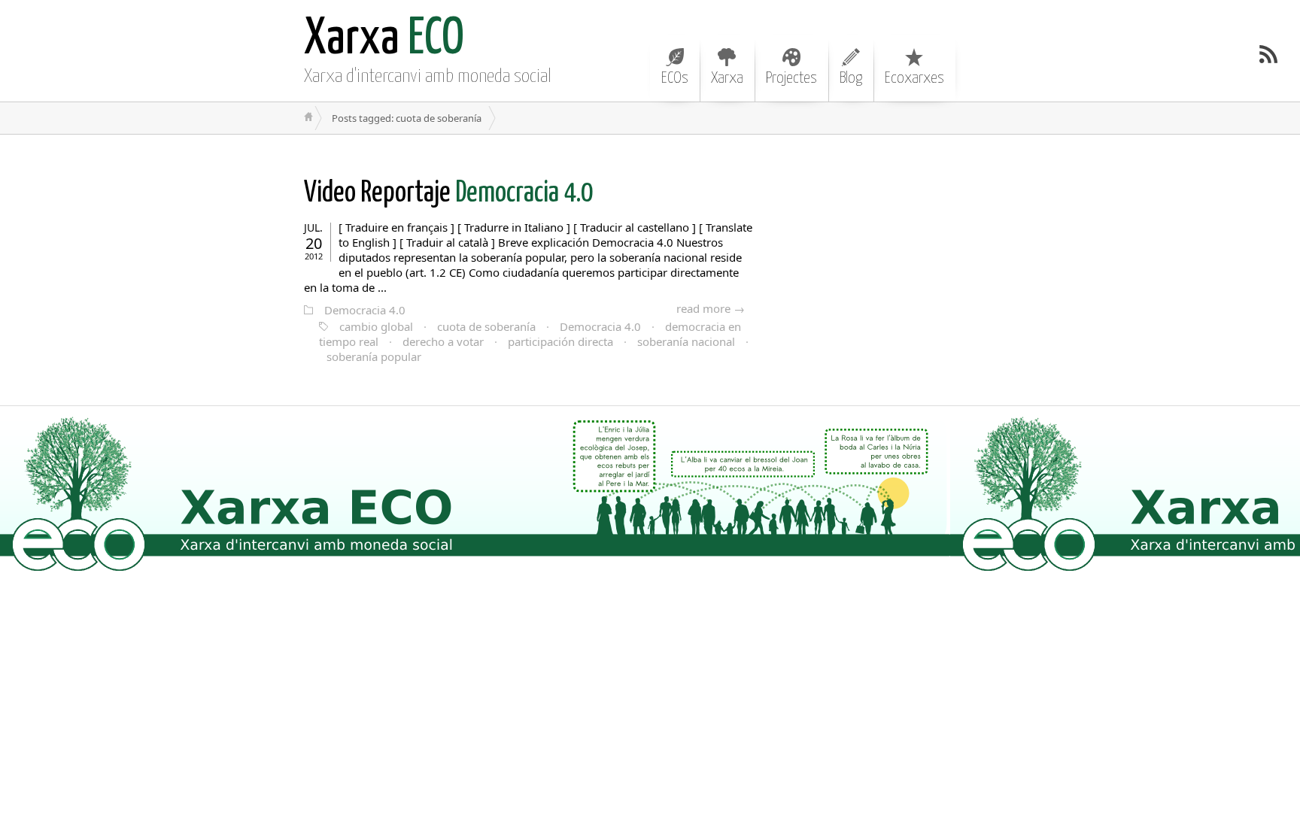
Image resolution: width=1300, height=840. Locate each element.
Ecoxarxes (914, 78)
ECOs (674, 78)
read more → (710, 308)
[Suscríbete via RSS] (1268, 54)
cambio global (376, 326)
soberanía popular (374, 356)
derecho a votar (443, 341)
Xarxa (727, 78)
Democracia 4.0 (449, 194)
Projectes (791, 78)
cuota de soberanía (486, 326)
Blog (851, 78)
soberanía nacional (686, 341)
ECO (384, 39)
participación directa (560, 341)
